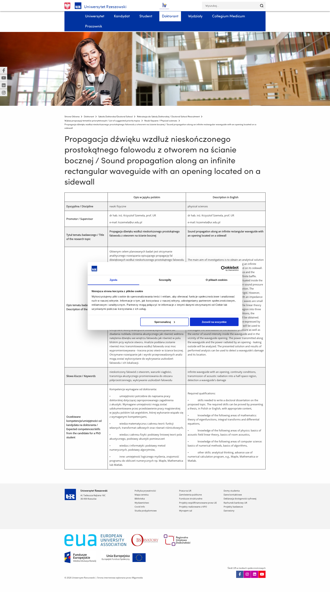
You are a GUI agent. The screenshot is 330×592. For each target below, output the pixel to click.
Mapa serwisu (142, 494)
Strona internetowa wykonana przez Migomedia (120, 577)
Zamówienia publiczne (190, 494)
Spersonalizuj (162, 321)
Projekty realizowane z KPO (193, 506)
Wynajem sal (185, 510)
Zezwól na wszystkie (214, 321)
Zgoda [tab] (113, 279)
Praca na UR (185, 490)
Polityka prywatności (145, 490)
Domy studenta (232, 490)
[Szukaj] (262, 5)
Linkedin (254, 574)
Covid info (140, 506)
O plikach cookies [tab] (216, 279)
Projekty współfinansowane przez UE (198, 502)
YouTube (262, 574)
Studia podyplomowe (146, 510)
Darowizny (229, 510)
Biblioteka (140, 498)
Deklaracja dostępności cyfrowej (240, 498)
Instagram (247, 574)
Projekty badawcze (233, 506)
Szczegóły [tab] (165, 279)
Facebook (239, 574)
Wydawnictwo (142, 502)
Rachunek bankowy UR (235, 502)
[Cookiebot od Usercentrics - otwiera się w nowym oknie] (223, 268)
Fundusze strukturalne (190, 498)
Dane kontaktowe (233, 494)
